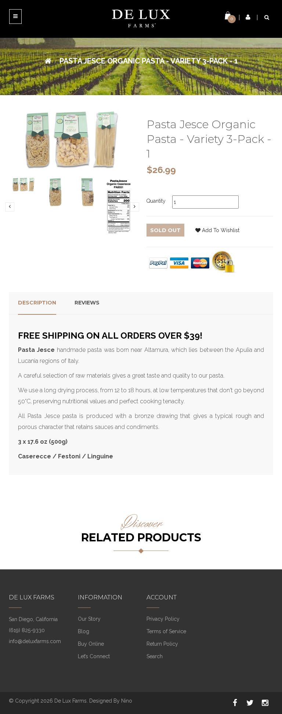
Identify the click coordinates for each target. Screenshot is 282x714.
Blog (83, 631)
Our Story (89, 619)
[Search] (266, 17)
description (37, 302)
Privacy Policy (163, 619)
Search (155, 656)
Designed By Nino (110, 701)
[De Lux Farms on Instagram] (265, 702)
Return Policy (162, 644)
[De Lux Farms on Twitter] (250, 702)
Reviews (87, 302)
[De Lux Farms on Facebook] (235, 702)
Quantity (156, 201)
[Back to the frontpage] (47, 61)
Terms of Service (166, 631)
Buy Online (91, 644)
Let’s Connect (94, 656)
